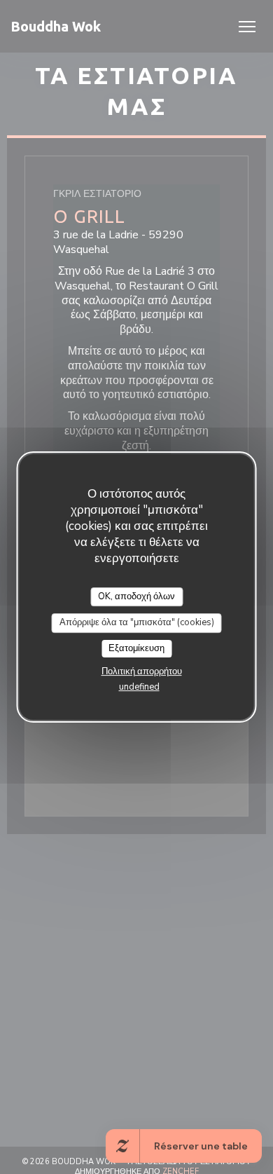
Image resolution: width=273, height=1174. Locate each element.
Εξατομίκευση (136, 648)
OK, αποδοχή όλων (136, 596)
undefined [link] (139, 687)
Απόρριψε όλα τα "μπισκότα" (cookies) (136, 622)
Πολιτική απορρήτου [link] (142, 671)
